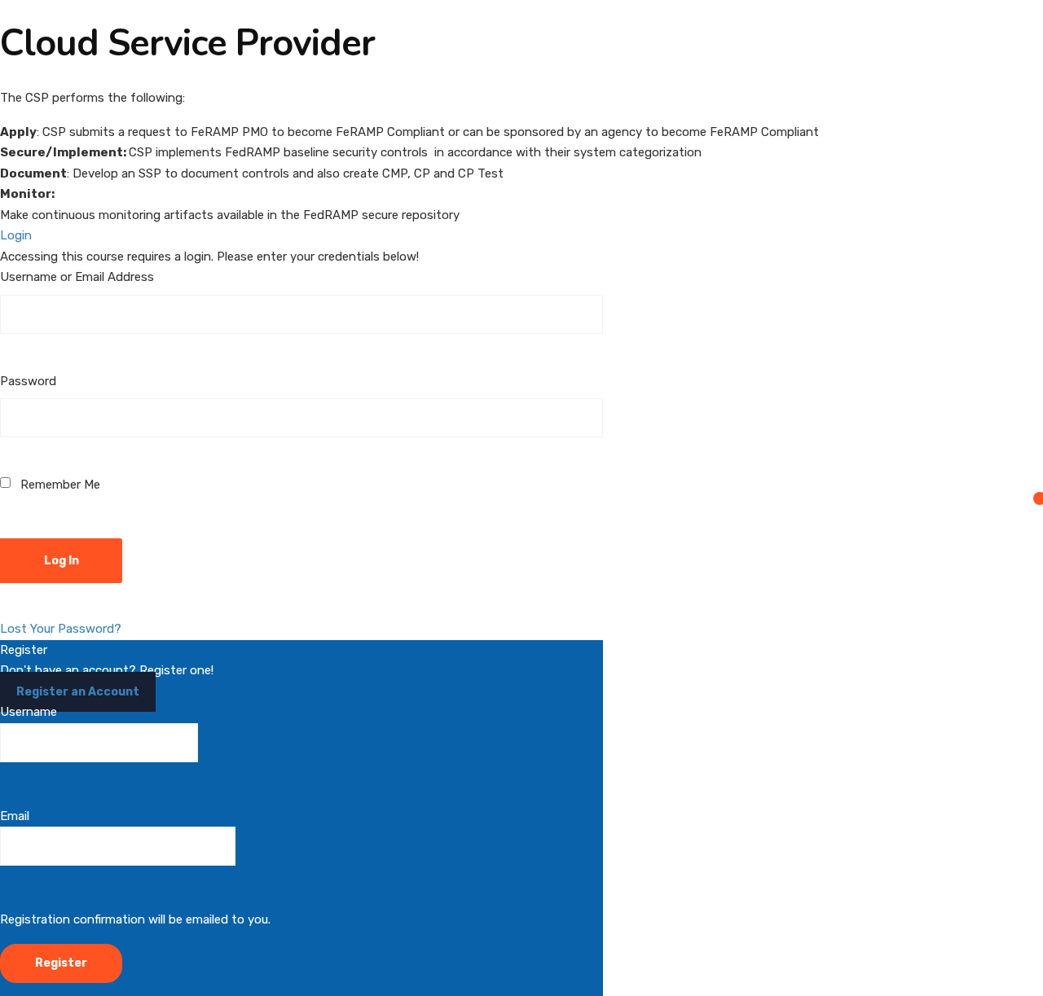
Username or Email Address (77, 277)
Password (28, 381)
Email (14, 816)
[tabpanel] (521, 157)
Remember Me (58, 484)
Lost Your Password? (60, 628)
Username (28, 711)
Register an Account (77, 692)
